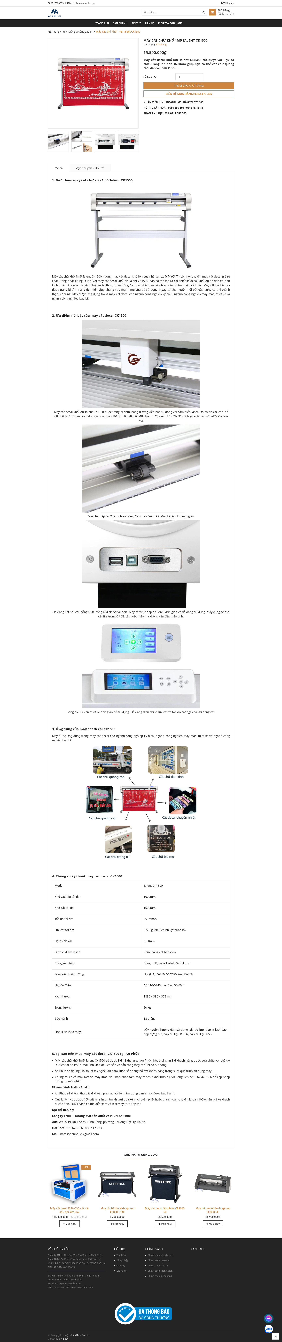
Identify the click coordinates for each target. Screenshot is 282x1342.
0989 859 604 (176, 108)
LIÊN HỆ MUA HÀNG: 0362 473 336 (189, 94)
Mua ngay (70, 1223)
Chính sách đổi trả (158, 1265)
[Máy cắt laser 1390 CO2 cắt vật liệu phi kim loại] (69, 1183)
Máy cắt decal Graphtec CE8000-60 (165, 1210)
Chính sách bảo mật (159, 1260)
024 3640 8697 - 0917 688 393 (77, 1287)
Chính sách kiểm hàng (160, 1275)
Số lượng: (150, 76)
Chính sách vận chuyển (160, 1255)
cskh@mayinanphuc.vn (82, 3)
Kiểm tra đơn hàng (170, 23)
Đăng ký (121, 1265)
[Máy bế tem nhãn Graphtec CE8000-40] (212, 1183)
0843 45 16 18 (194, 108)
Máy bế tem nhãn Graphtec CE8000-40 (213, 1210)
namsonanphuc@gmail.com (79, 1134)
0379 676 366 (195, 102)
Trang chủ (102, 23)
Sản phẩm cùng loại (141, 1155)
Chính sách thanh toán (160, 1270)
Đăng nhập (123, 1260)
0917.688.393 (178, 113)
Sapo (66, 1338)
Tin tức (136, 23)
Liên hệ (149, 23)
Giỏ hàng (224, 10)
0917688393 (57, 3)
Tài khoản (228, 3)
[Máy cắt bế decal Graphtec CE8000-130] (117, 1183)
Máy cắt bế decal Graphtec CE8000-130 (117, 1210)
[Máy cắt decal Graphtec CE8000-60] (165, 1183)
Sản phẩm (119, 23)
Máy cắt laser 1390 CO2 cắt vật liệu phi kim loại (69, 1210)
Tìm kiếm (121, 1255)
